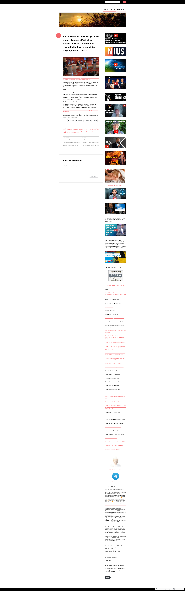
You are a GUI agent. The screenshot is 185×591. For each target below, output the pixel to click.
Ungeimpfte (73, 132)
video (77, 132)
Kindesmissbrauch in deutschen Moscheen (113, 401)
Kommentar (93, 176)
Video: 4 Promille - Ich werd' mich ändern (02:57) (115, 445)
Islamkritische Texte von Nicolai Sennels (113, 363)
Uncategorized (84, 139)
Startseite (109, 10)
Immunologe (75, 129)
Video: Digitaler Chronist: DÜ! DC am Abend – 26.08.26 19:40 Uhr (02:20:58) (115, 537)
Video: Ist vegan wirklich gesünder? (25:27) (114, 367)
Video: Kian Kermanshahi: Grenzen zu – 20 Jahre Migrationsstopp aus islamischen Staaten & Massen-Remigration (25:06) (115, 407)
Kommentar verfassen (68, 139)
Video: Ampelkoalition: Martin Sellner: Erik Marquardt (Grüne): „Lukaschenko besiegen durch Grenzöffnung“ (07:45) (71, 144)
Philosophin (85, 131)
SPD (90, 131)
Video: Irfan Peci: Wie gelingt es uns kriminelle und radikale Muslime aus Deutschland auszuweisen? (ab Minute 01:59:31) (115, 348)
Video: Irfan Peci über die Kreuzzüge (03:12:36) (115, 342)
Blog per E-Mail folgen (114, 565)
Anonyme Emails (109, 452)
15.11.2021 (71, 128)
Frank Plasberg (83, 128)
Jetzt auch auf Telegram (115, 481)
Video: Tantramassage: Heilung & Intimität (113, 185)
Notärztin (91, 129)
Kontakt (121, 10)
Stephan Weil (94, 131)
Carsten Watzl (77, 128)
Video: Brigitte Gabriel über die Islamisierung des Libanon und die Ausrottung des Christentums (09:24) (115, 337)
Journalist (81, 129)
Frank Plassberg (90, 128)
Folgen (107, 577)
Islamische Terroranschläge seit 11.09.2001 (115, 285)
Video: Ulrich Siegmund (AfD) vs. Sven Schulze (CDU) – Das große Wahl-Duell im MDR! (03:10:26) (115, 547)
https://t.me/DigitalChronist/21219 (110, 541)
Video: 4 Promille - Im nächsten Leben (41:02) (115, 441)
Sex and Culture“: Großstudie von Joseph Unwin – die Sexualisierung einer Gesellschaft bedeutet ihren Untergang (115, 294)
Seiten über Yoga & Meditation (115, 469)
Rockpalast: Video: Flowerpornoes (112, 449)
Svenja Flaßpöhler (66, 132)
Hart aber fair (69, 129)
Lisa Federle (85, 129)
